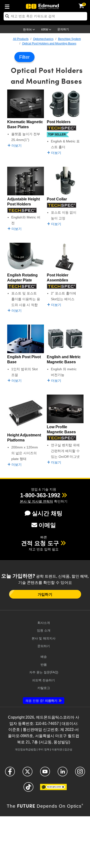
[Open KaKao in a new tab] (53, 789)
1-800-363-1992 (40, 495)
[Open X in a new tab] (27, 774)
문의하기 (63, 29)
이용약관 (57, 749)
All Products (21, 39)
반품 (44, 664)
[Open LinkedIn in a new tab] (62, 774)
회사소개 (43, 623)
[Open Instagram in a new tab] (80, 774)
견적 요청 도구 (40, 543)
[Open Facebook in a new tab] (10, 774)
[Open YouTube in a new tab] (45, 774)
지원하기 (41, 700)
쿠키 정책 (43, 749)
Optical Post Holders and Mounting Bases (49, 43)
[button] (40, 495)
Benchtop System (69, 39)
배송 (44, 656)
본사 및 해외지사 (43, 638)
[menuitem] (8, 6)
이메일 (47, 525)
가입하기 (45, 594)
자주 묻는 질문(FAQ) (43, 672)
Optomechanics (43, 39)
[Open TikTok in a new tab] (28, 789)
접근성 (68, 749)
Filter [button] (24, 57)
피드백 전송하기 (43, 680)
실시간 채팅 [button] (47, 513)
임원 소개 (43, 630)
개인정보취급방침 (25, 749)
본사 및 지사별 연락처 (36, 501)
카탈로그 (43, 688)
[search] (45, 16)
